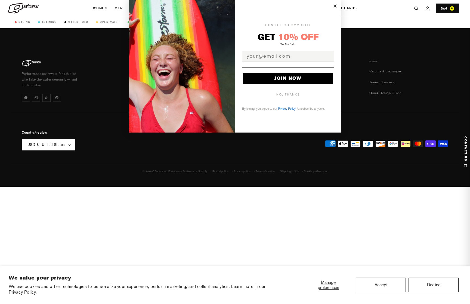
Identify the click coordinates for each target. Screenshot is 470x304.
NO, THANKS (288, 94)
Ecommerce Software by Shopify (187, 171)
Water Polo (78, 21)
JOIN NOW (288, 78)
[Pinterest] (57, 98)
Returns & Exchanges (385, 71)
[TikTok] (46, 98)
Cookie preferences (315, 171)
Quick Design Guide (385, 93)
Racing (24, 21)
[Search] (416, 8)
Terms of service (382, 82)
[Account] (427, 8)
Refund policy (220, 171)
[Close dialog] (335, 6)
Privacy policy (242, 171)
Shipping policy (289, 171)
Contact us (465, 148)
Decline (433, 284)
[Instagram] (36, 98)
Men (119, 8)
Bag (447, 8)
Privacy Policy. (23, 292)
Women (100, 8)
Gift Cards (345, 8)
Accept (381, 284)
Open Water (110, 21)
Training (49, 21)
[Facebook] (26, 98)
